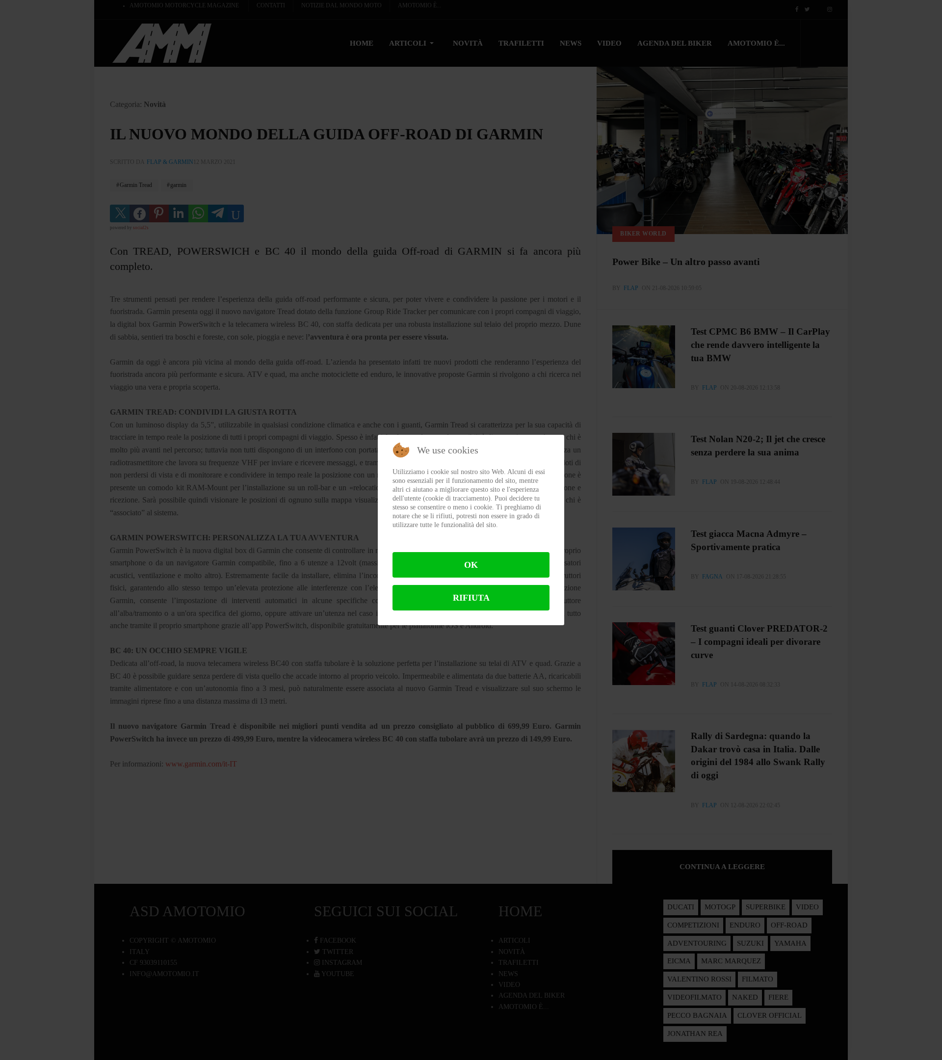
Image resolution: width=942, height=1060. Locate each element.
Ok (471, 565)
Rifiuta (471, 598)
